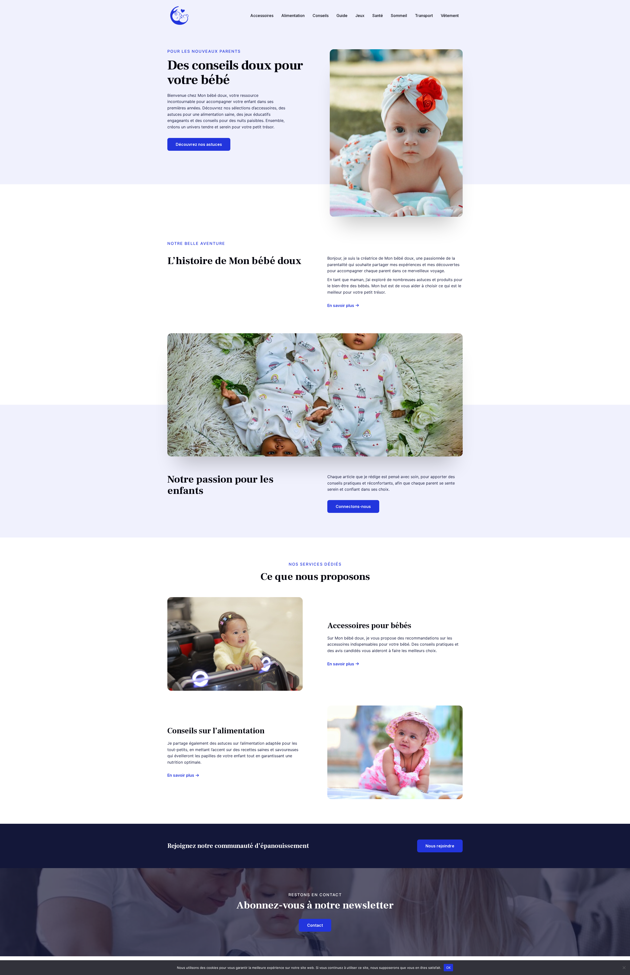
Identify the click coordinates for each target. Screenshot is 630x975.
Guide (341, 15)
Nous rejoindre (439, 845)
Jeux (359, 15)
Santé (377, 15)
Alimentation (293, 15)
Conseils (321, 15)
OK (448, 967)
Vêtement (450, 15)
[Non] (623, 967)
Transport (424, 15)
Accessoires (261, 15)
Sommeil (399, 15)
